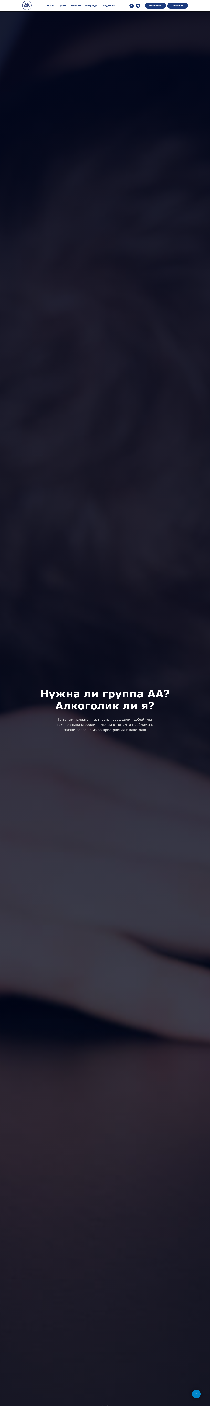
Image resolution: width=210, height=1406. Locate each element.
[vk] (131, 6)
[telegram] (138, 6)
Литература (91, 6)
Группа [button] (62, 6)
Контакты (76, 6)
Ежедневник (108, 6)
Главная (50, 6)
